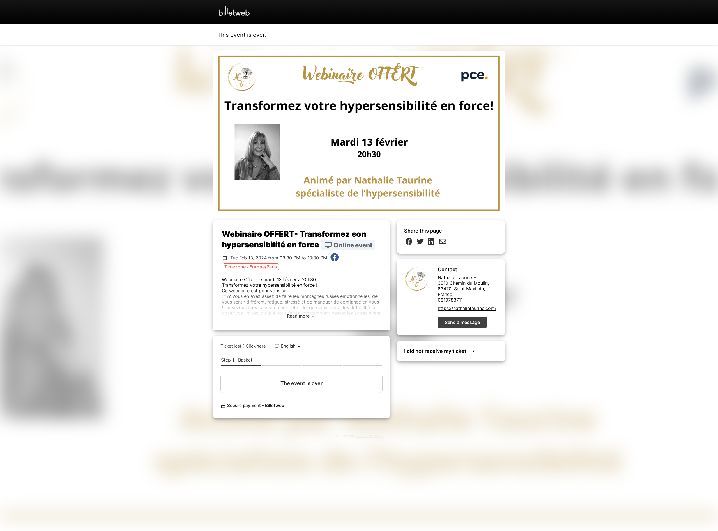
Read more (299, 316)
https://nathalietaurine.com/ (467, 308)
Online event (352, 245)
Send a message (462, 322)
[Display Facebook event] (334, 258)
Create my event (370, 436)
